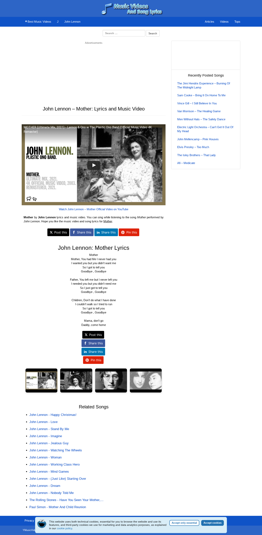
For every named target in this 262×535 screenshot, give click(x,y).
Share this (84, 232)
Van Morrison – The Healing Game (199, 111)
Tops (237, 21)
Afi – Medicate (186, 163)
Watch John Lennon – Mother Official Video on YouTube (93, 209)
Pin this (131, 232)
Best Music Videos (39, 21)
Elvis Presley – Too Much (193, 147)
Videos (224, 21)
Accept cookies (213, 522)
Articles (209, 21)
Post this (60, 232)
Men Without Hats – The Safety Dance (201, 119)
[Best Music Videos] (131, 8)
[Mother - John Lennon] (41, 380)
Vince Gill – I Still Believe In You (197, 103)
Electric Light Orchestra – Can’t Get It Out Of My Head (205, 129)
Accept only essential (184, 522)
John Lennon (72, 21)
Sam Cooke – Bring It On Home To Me (201, 95)
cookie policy (64, 528)
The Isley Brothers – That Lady (196, 155)
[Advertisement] (94, 71)
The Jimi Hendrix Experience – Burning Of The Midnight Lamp (203, 85)
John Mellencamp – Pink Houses (198, 139)
